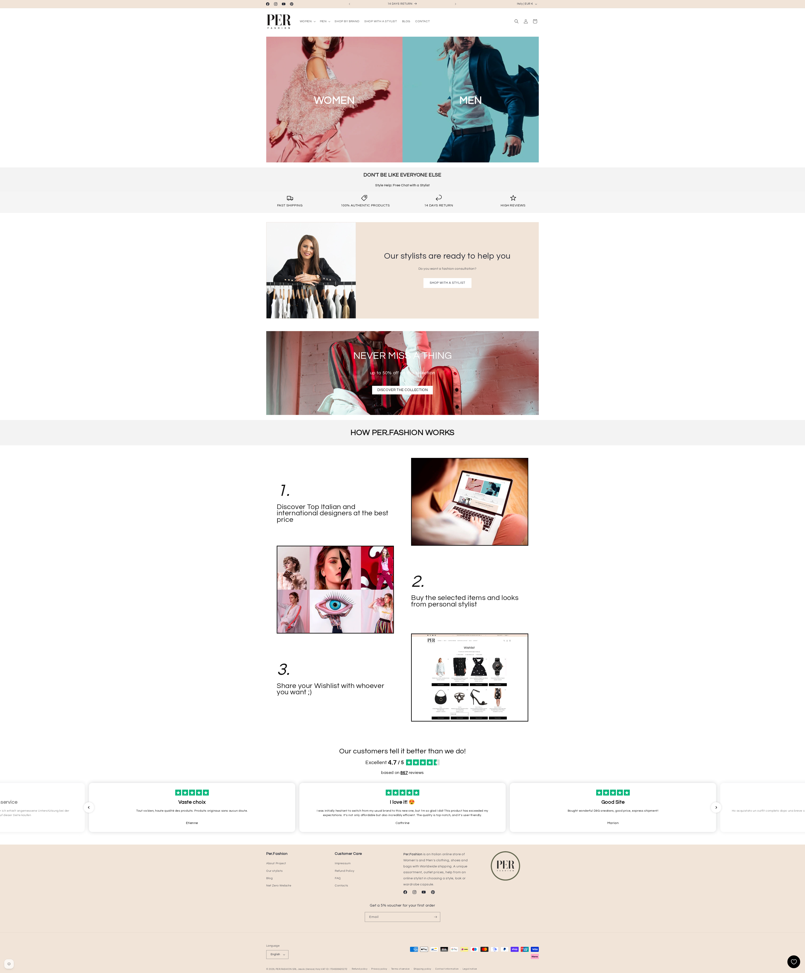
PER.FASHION (284, 969)
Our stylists (274, 870)
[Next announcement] (455, 4)
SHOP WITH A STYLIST (447, 282)
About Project (276, 863)
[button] (307, 21)
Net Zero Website (278, 885)
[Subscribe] (435, 917)
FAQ (338, 878)
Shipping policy (422, 969)
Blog (269, 878)
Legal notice (470, 969)
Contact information (447, 969)
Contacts (341, 885)
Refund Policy (344, 870)
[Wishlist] (793, 961)
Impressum (343, 863)
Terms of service (400, 969)
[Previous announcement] (349, 4)
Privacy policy (379, 969)
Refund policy (359, 969)
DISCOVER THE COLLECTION (402, 390)
